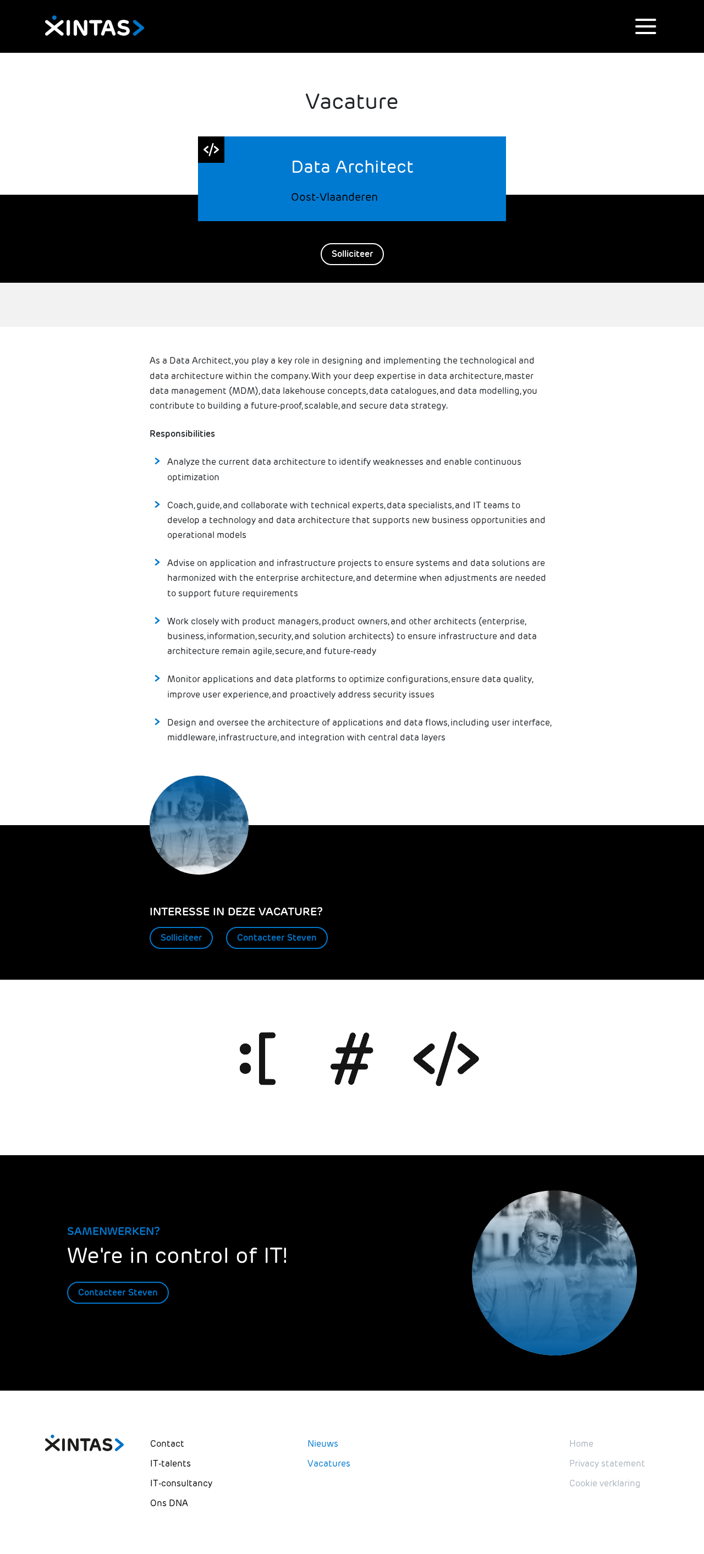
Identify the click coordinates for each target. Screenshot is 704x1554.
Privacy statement (607, 1463)
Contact (167, 1443)
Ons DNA (169, 1503)
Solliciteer (352, 254)
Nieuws (322, 1443)
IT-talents (170, 1463)
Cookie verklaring (605, 1483)
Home (581, 1443)
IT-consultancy (181, 1483)
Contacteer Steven (277, 937)
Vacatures (328, 1463)
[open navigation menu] (645, 26)
